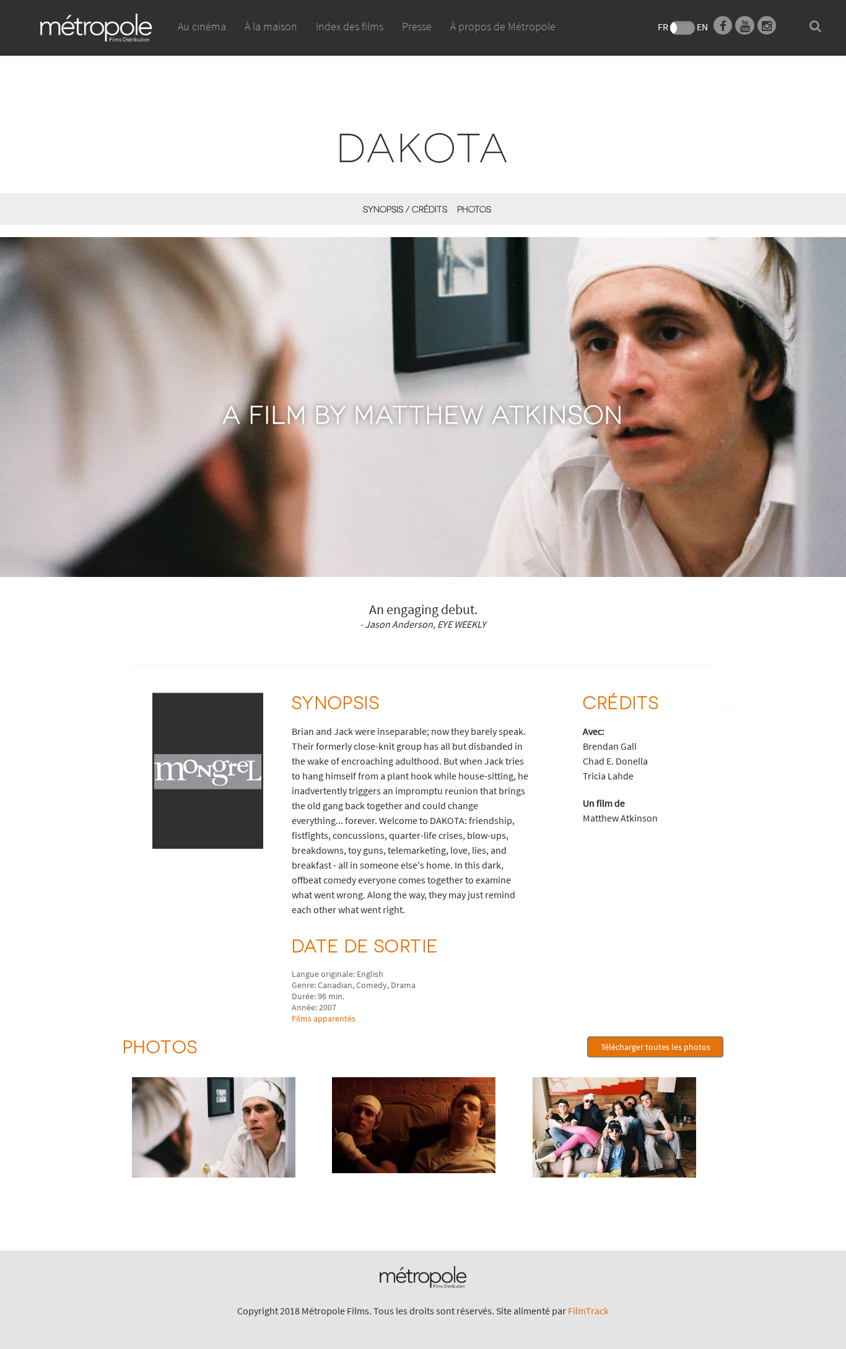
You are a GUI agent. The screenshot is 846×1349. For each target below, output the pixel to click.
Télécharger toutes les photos (655, 1046)
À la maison (271, 26)
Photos (474, 209)
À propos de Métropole (503, 26)
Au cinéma (202, 26)
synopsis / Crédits (405, 209)
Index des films (349, 26)
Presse (417, 26)
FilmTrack (588, 1310)
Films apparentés (323, 1018)
